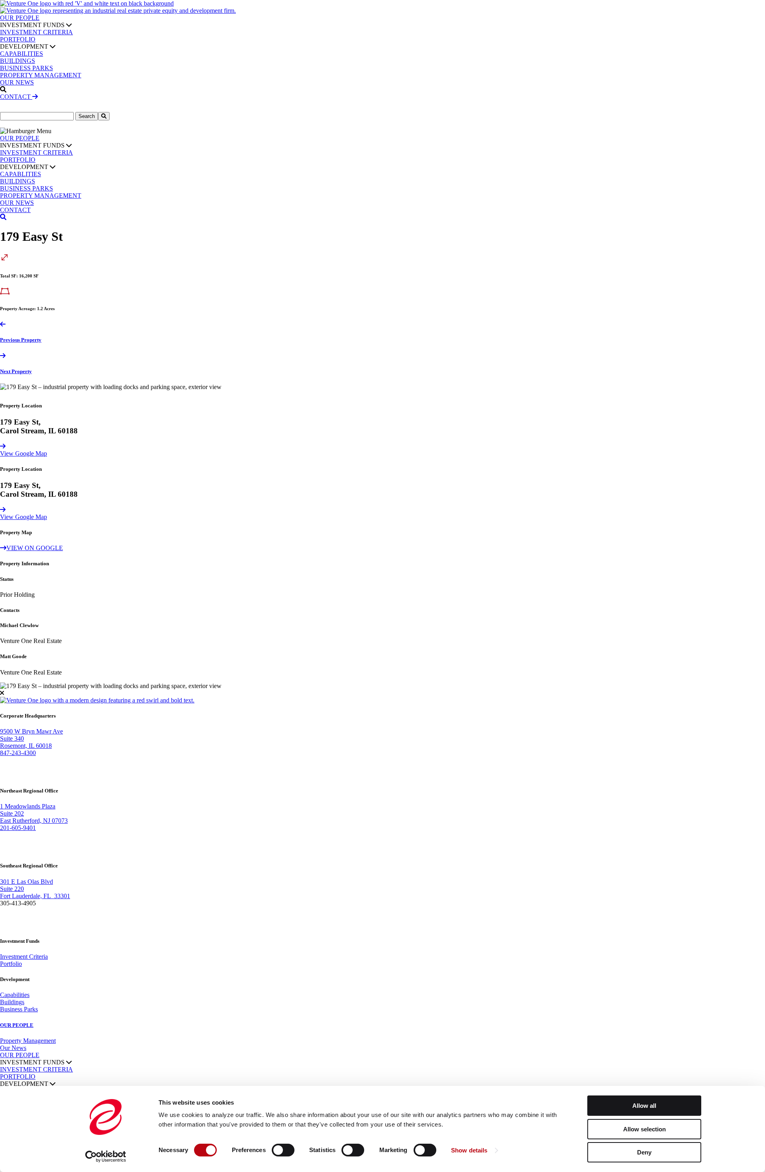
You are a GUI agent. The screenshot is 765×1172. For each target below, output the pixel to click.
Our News (13, 1047)
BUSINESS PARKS (26, 68)
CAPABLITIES (20, 174)
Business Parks (19, 1009)
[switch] (283, 1150)
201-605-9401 (18, 827)
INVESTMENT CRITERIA (36, 32)
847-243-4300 (18, 752)
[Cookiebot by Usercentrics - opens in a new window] (106, 1156)
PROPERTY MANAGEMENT (40, 75)
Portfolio (11, 963)
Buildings (12, 1002)
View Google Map (23, 453)
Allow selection (644, 1129)
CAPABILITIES (21, 53)
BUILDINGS (17, 60)
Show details (469, 1150)
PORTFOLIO (17, 39)
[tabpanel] (382, 387)
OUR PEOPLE (19, 17)
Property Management (28, 1040)
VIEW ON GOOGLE (34, 548)
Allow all (644, 1105)
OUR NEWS (17, 82)
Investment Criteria (24, 956)
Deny (644, 1152)
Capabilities (14, 994)
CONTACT (16, 96)
